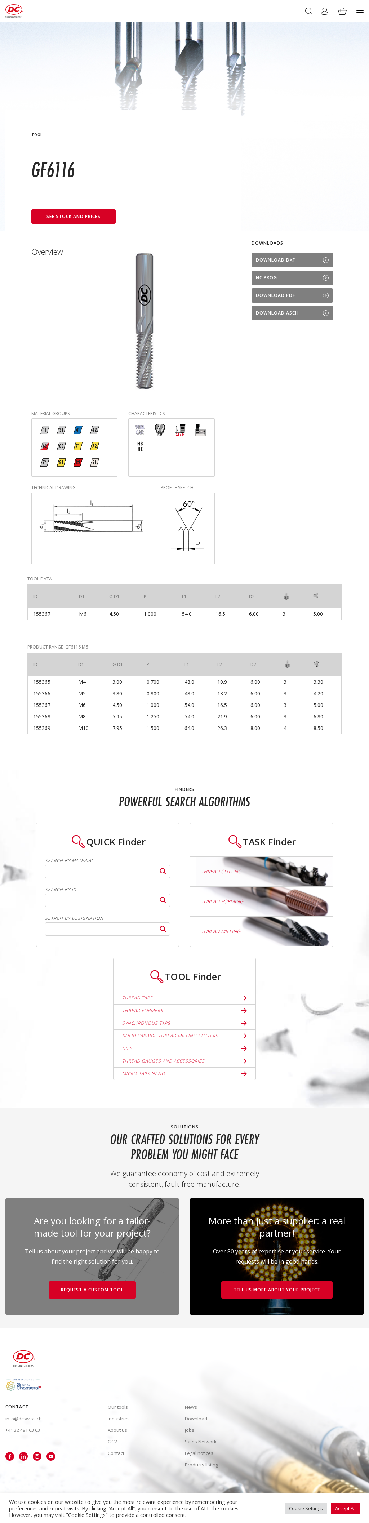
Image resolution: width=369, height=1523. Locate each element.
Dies (127, 1048)
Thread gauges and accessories (163, 1061)
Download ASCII (277, 313)
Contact (116, 1453)
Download (196, 1418)
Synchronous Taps (146, 1023)
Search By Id (60, 889)
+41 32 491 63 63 (22, 1430)
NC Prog (266, 278)
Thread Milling (220, 931)
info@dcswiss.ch (23, 1418)
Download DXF (275, 260)
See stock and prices (73, 216)
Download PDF (275, 295)
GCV (112, 1441)
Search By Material (69, 860)
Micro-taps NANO (143, 1073)
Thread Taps (137, 998)
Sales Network (201, 1441)
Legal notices (199, 1453)
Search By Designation (74, 918)
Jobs (189, 1430)
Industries (119, 1418)
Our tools (118, 1407)
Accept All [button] (345, 1508)
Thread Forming (222, 901)
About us (117, 1430)
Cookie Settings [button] (306, 1508)
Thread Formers (142, 1010)
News (191, 1407)
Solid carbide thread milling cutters (170, 1036)
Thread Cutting (221, 871)
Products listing (201, 1464)
